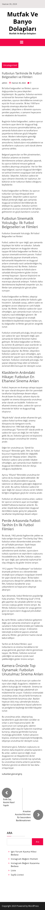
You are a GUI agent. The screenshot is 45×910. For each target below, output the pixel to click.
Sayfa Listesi (17, 874)
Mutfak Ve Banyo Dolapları (22, 21)
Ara (9, 832)
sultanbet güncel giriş (12, 774)
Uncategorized (10, 65)
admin (4, 83)
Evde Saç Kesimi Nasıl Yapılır (8, 802)
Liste (13, 870)
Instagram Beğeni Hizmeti (24, 859)
